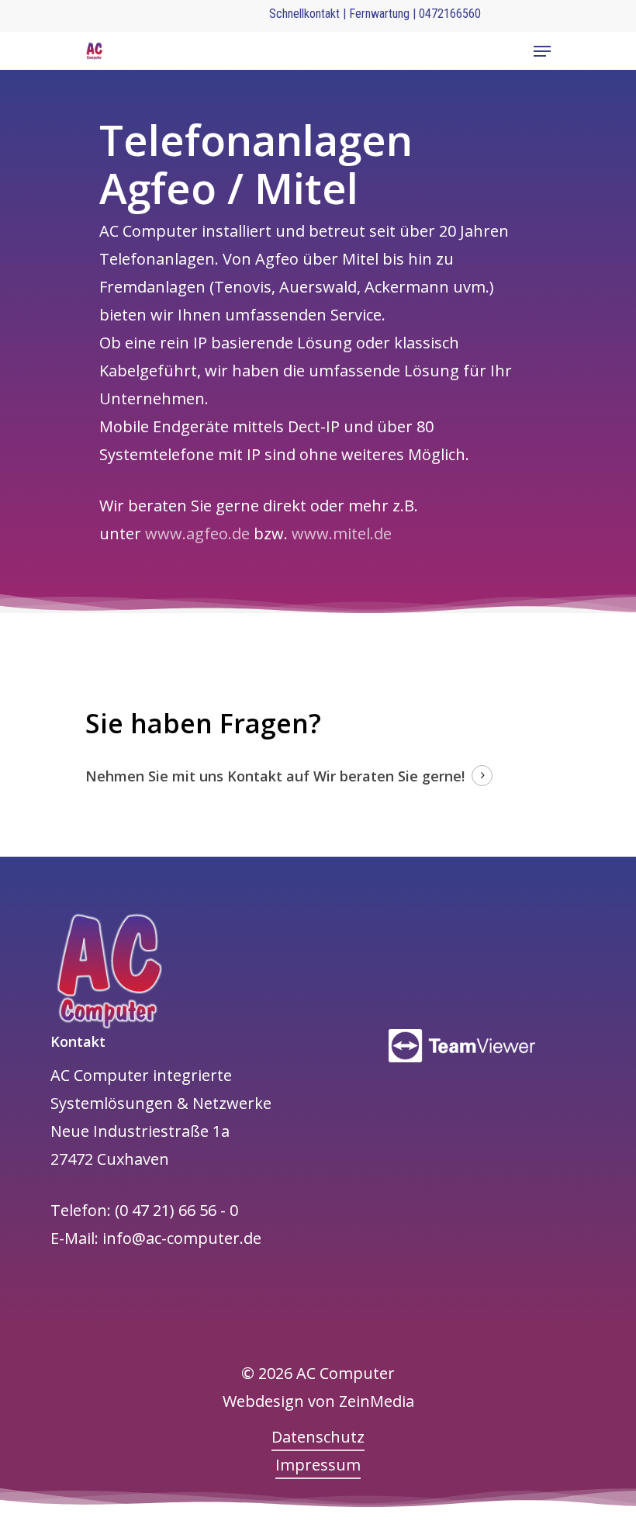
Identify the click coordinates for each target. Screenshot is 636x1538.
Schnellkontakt (304, 13)
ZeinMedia (376, 1401)
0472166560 (450, 13)
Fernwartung (381, 13)
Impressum (318, 1464)
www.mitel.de (342, 533)
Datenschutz (318, 1436)
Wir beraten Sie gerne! (389, 776)
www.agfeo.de (197, 533)
